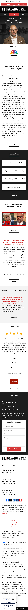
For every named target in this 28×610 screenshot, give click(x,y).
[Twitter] (10, 500)
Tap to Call (7, 4)
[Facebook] (7, 500)
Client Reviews (14, 327)
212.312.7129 (10, 470)
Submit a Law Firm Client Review (14, 373)
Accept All (8, 602)
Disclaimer (14, 520)
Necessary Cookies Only (8, 606)
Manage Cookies (7, 544)
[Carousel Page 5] (20, 58)
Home (4, 14)
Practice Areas (14, 154)
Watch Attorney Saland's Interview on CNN (14, 205)
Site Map (14, 524)
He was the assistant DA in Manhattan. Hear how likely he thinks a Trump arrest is (14, 242)
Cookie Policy (22, 542)
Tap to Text (20, 4)
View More (14, 195)
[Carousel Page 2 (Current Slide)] (10, 58)
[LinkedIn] (14, 500)
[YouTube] (20, 500)
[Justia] (17, 500)
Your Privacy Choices (11, 542)
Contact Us (14, 14)
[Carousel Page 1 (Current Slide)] (4, 274)
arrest (15, 88)
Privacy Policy (14, 522)
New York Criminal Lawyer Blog (14, 290)
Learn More (14, 145)
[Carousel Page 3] (14, 58)
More (23, 14)
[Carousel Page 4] (17, 58)
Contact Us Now (14, 449)
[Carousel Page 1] (7, 58)
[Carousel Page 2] (7, 274)
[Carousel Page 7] (23, 274)
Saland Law (19, 602)
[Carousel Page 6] (20, 274)
